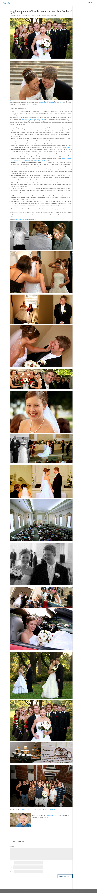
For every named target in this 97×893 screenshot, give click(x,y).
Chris (11, 101)
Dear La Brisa (31, 15)
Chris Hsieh (24, 15)
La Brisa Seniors (83, 2)
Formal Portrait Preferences (25, 160)
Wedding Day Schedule (39, 160)
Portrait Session (54, 815)
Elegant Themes (20, 891)
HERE (46, 817)
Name (11, 863)
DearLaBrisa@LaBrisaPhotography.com (47, 102)
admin (12, 15)
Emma (13, 101)
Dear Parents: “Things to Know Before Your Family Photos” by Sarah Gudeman (47, 811)
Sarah (19, 101)
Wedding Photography (51, 15)
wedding (34, 104)
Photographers (42, 15)
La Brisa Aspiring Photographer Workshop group (33, 119)
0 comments (60, 15)
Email (11, 867)
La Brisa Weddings (91, 2)
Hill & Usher (68, 147)
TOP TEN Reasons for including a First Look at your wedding (41, 809)
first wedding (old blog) (21, 219)
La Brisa (36, 15)
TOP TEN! (21, 809)
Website (11, 871)
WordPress (34, 891)
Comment (12, 846)
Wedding (48, 815)
